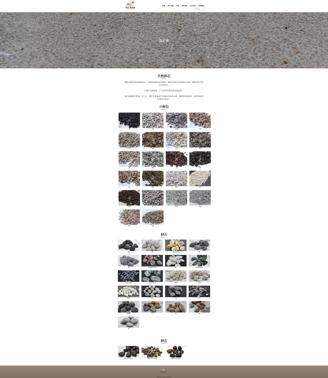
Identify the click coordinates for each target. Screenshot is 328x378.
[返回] (9, 40)
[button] (177, 6)
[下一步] (318, 40)
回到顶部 (163, 372)
